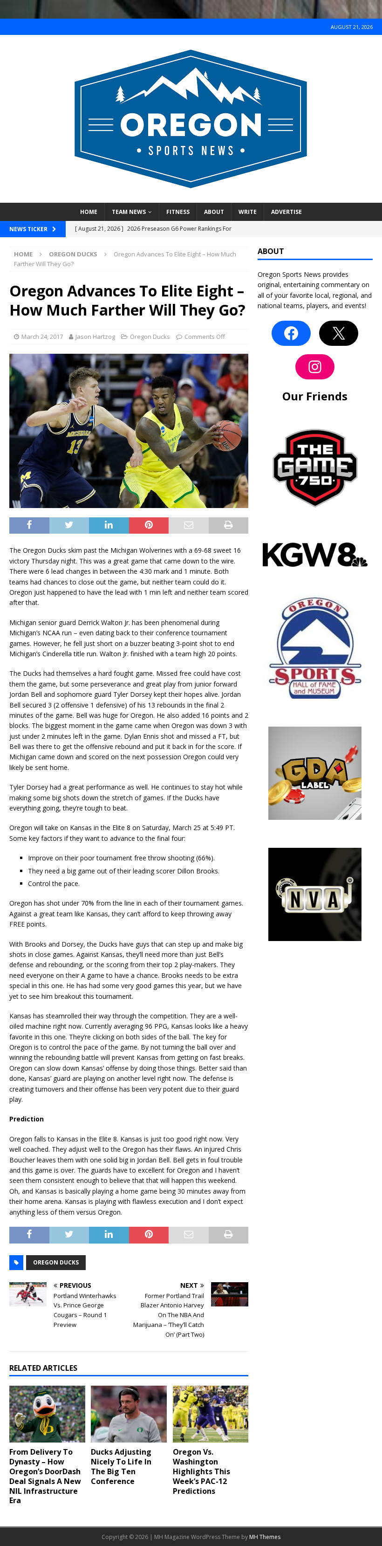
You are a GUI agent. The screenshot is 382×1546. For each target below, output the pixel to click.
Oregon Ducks (150, 336)
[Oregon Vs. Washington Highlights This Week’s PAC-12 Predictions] (211, 1414)
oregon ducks (56, 1262)
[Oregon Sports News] (191, 197)
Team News (129, 212)
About (214, 212)
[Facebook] (291, 333)
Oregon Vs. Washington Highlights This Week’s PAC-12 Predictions (201, 1471)
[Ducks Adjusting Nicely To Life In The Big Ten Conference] (129, 1414)
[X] (338, 333)
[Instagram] (314, 366)
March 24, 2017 (42, 336)
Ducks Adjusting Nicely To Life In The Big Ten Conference (121, 1466)
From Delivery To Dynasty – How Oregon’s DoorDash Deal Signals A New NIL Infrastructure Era (45, 1476)
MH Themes (264, 1537)
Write (248, 212)
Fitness (178, 212)
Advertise (286, 212)
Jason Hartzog (95, 336)
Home (88, 212)
